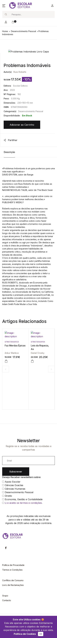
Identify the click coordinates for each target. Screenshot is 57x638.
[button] (3, 5)
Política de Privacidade (13, 565)
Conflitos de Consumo (13, 580)
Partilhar (12, 140)
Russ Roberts (19, 72)
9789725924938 (39, 342)
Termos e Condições (12, 570)
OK (40, 634)
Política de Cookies (25, 633)
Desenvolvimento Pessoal (23, 31)
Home (5, 31)
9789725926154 (13, 342)
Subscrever (15, 471)
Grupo (5, 595)
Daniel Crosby (12, 353)
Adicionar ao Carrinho (22, 124)
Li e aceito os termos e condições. (23, 502)
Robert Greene (39, 353)
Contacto (6, 600)
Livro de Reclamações (13, 585)
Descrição (9, 152)
